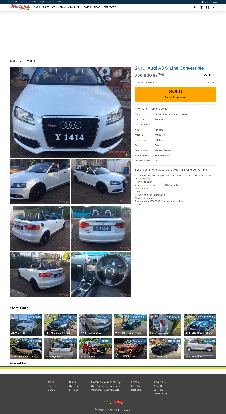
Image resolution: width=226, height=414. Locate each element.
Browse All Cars (18, 363)
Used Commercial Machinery (105, 386)
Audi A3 (31, 61)
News (97, 7)
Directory (110, 7)
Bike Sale (73, 389)
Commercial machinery (66, 7)
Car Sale (52, 389)
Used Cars (53, 386)
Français (214, 2)
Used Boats (137, 386)
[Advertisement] (113, 36)
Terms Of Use (160, 393)
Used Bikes (74, 386)
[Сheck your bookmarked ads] (207, 7)
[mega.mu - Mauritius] (100, 409)
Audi (21, 61)
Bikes (46, 7)
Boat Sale (136, 389)
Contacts (158, 389)
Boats (87, 7)
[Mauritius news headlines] (118, 402)
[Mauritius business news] (107, 402)
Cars (37, 7)
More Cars (19, 308)
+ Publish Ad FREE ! (14, 2)
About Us (160, 382)
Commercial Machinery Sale (105, 389)
